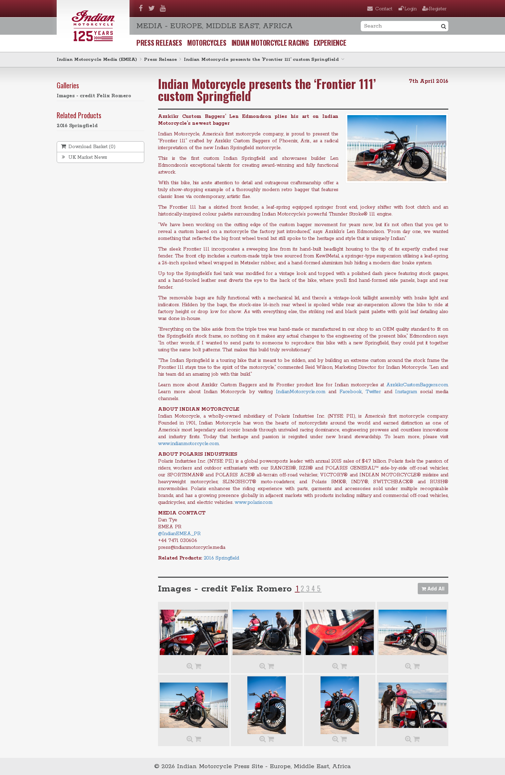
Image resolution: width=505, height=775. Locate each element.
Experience (330, 42)
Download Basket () (91, 147)
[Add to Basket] (198, 667)
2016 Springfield (77, 126)
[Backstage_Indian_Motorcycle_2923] (193, 632)
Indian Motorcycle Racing (270, 42)
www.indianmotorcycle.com (188, 444)
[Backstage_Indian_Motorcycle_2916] (412, 632)
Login (410, 9)
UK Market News (87, 157)
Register (438, 9)
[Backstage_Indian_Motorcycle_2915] (266, 632)
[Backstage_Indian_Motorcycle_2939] (339, 632)
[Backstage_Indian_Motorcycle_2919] (339, 705)
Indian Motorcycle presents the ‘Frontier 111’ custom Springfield (261, 60)
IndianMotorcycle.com (300, 392)
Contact (383, 9)
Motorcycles (206, 42)
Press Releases (159, 42)
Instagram (406, 392)
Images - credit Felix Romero (94, 96)
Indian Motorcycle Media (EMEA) (97, 60)
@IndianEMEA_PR (179, 534)
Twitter (373, 392)
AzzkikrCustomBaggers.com (417, 385)
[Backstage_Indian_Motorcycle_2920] (412, 705)
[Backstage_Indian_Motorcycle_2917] (193, 705)
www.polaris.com (253, 502)
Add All (435, 588)
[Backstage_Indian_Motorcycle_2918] (266, 705)
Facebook (350, 392)
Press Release (160, 60)
